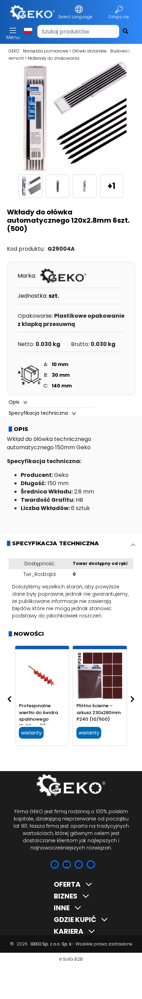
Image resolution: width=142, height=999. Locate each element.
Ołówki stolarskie (89, 51)
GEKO (14, 51)
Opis (14, 401)
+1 (111, 186)
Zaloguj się (119, 16)
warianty (31, 732)
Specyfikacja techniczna (38, 413)
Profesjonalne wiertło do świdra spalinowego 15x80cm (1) (38, 715)
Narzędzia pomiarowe (45, 51)
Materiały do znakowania (53, 58)
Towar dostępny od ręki (100, 563)
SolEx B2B (73, 959)
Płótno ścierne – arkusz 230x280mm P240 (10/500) (99, 712)
